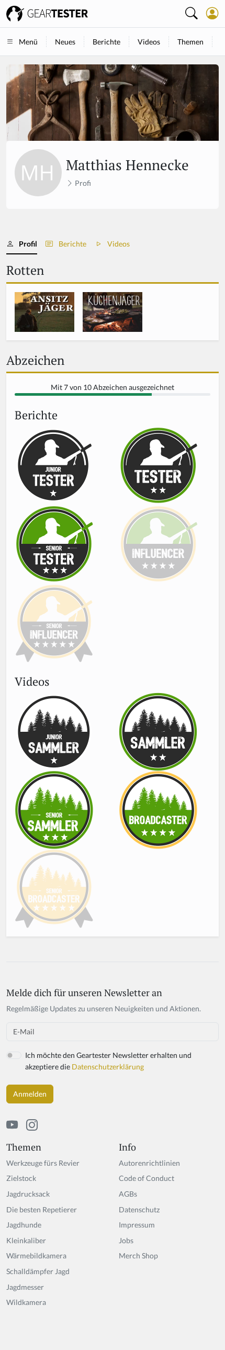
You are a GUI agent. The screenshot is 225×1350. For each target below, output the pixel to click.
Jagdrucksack (28, 1193)
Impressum (137, 1224)
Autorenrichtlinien (149, 1162)
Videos (149, 41)
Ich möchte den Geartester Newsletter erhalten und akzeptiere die (108, 1061)
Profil (28, 243)
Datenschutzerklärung (108, 1066)
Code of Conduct (146, 1178)
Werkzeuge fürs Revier (43, 1162)
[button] (212, 13)
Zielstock (21, 1178)
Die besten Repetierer (41, 1209)
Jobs (126, 1240)
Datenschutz (139, 1209)
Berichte (106, 41)
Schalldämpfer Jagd (38, 1271)
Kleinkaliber (26, 1240)
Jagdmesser (25, 1286)
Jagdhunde (23, 1224)
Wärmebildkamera (36, 1255)
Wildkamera (26, 1302)
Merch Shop (138, 1255)
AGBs (128, 1193)
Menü (28, 41)
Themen (190, 41)
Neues (65, 41)
